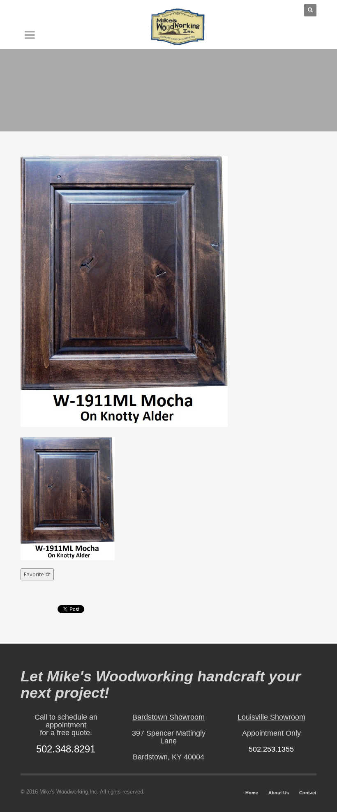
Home (251, 792)
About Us (278, 792)
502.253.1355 (271, 749)
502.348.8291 (65, 748)
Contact (307, 792)
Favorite (34, 574)
